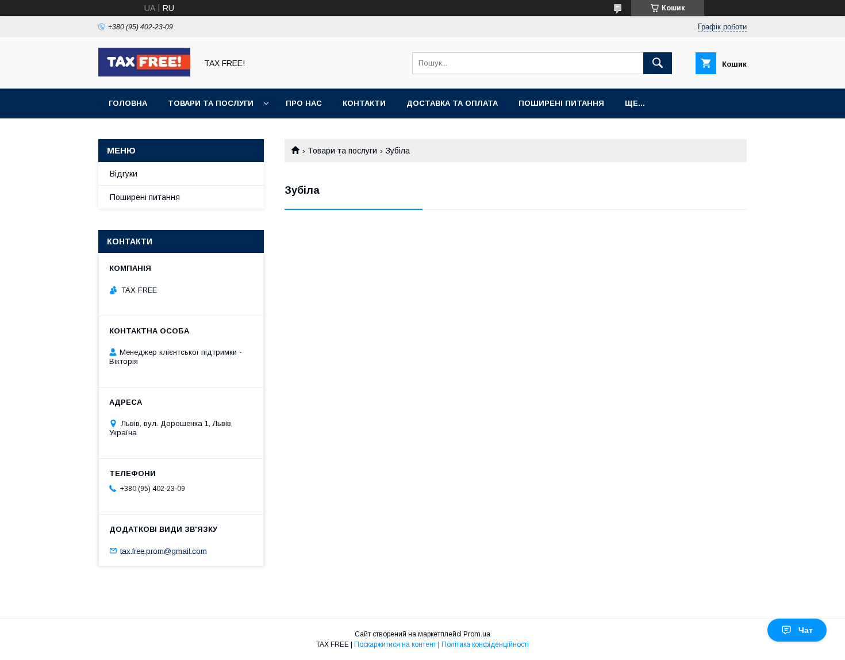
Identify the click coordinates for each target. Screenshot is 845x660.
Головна (128, 103)
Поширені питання (561, 103)
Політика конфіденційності (485, 644)
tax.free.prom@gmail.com (163, 550)
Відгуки (123, 173)
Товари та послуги (211, 103)
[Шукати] (657, 63)
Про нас (304, 103)
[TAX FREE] (144, 73)
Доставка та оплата (452, 103)
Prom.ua (476, 634)
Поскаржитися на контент (395, 644)
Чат (805, 630)
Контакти (364, 103)
